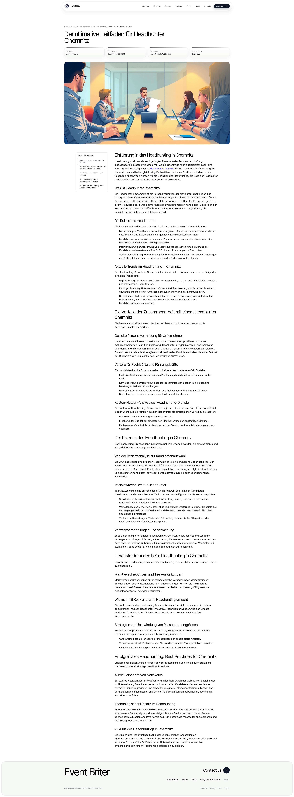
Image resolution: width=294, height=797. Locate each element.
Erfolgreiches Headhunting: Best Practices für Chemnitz (91, 187)
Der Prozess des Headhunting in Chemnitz (91, 174)
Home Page (172, 779)
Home (66, 27)
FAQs (194, 779)
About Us (204, 788)
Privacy (212, 788)
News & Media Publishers (86, 27)
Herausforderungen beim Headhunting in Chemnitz (88, 180)
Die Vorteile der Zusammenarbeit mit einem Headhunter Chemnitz (92, 168)
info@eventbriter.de (210, 779)
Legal (227, 788)
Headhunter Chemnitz (162, 168)
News (73, 27)
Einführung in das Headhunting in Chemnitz (91, 161)
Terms (220, 788)
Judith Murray (72, 54)
